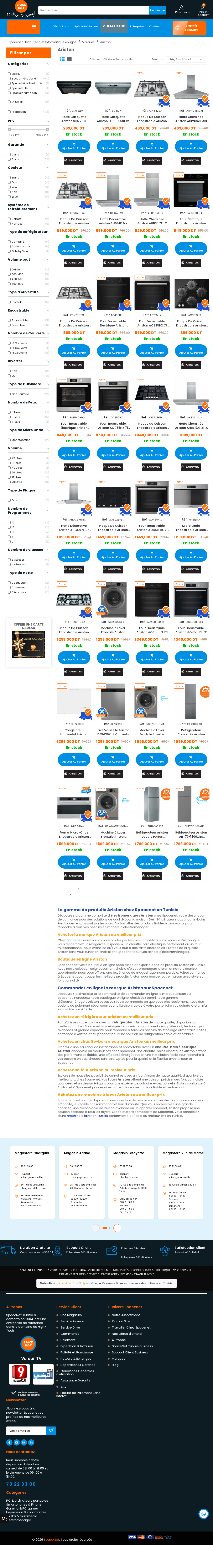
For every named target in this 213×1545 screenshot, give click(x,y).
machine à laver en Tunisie (87, 1116)
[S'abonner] (51, 1431)
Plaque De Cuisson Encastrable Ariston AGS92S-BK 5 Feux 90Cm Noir (113, 528)
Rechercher (157, 10)
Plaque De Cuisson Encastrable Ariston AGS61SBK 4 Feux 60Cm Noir (191, 323)
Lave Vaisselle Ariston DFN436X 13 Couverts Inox (113, 732)
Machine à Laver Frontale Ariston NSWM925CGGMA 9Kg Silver (113, 834)
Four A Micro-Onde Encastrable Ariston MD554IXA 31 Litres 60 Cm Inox (74, 834)
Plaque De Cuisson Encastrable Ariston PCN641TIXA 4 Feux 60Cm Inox (74, 221)
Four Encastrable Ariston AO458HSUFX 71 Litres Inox (191, 630)
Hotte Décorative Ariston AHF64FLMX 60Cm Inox (113, 221)
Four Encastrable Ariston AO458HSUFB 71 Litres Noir (152, 630)
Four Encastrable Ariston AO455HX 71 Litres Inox (113, 426)
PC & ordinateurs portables (27, 1500)
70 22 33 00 (21, 1484)
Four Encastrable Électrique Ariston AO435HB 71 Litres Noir (113, 323)
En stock (74, 135)
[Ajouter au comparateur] (70, 88)
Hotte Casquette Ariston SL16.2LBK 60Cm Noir (74, 119)
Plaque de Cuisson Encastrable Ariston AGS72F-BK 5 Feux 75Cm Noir (152, 426)
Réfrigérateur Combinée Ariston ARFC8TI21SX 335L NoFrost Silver (191, 732)
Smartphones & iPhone (24, 1504)
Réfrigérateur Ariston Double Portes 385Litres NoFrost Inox (151, 834)
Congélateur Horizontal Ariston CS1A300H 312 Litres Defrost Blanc (74, 732)
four (149, 1087)
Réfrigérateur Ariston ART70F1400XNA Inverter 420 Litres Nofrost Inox (191, 834)
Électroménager (18, 1520)
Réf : (68, 111)
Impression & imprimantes (26, 1512)
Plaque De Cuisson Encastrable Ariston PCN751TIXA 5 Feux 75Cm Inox (74, 323)
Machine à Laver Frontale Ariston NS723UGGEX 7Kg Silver (113, 630)
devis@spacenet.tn (29, 1393)
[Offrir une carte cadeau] (28, 644)
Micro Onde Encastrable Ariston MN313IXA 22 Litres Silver (191, 528)
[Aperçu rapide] (79, 86)
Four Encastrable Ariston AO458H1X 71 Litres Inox (152, 528)
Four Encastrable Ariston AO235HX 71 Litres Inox (152, 323)
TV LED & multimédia (21, 1516)
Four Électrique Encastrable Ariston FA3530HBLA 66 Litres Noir (191, 221)
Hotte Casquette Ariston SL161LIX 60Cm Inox (113, 119)
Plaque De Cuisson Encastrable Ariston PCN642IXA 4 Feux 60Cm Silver (152, 119)
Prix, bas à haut (180, 59)
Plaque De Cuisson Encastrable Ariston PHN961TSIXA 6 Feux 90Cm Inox (74, 630)
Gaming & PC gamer (22, 1508)
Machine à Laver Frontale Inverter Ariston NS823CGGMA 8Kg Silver (152, 732)
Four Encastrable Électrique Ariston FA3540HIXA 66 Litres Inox (74, 426)
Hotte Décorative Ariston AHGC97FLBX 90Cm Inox (74, 528)
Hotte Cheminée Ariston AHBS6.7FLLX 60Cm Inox (152, 221)
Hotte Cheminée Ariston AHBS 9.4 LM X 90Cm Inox (191, 426)
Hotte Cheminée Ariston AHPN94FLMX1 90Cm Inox (191, 119)
